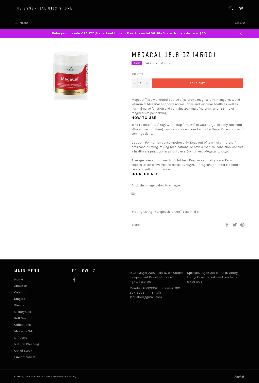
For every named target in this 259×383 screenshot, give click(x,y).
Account (240, 22)
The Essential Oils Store (43, 8)
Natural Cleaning (26, 344)
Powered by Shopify (64, 376)
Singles (19, 299)
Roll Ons (20, 318)
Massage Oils (24, 331)
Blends (19, 305)
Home (18, 279)
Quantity (137, 74)
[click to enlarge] (133, 194)
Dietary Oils (22, 312)
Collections (22, 325)
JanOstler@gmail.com (146, 297)
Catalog (19, 292)
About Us (21, 286)
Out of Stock (23, 350)
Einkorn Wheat (24, 357)
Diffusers (21, 338)
